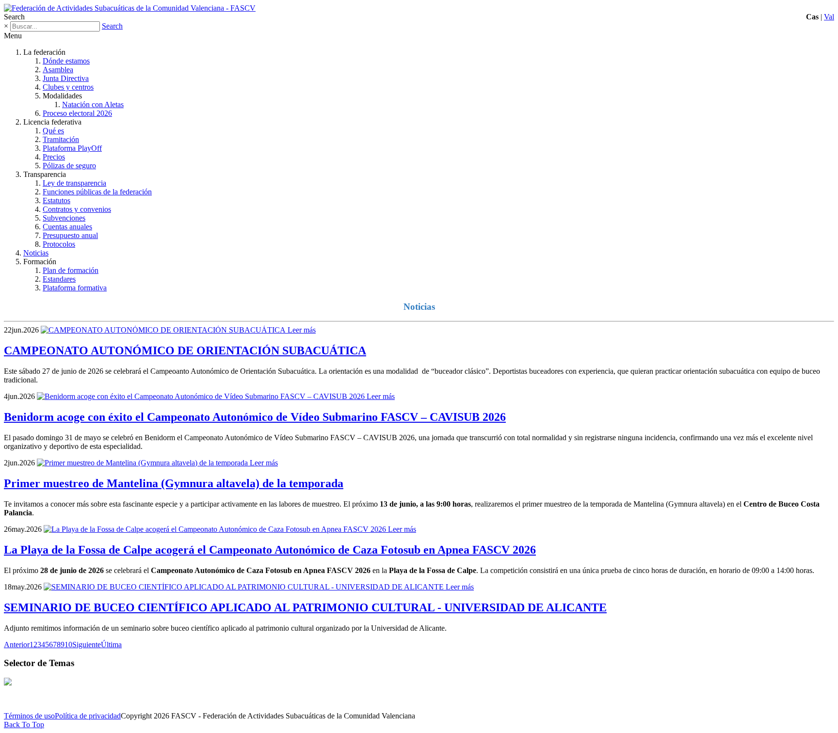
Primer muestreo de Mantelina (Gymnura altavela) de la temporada (173, 483)
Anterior (17, 644)
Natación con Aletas (93, 104)
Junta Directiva (66, 78)
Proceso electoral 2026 (77, 113)
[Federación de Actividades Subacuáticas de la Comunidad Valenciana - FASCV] (130, 8)
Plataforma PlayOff (72, 148)
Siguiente (86, 644)
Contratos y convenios (77, 209)
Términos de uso (29, 716)
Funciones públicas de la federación (97, 192)
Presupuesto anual (70, 235)
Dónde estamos (66, 61)
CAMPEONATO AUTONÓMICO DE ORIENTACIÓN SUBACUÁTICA (185, 350)
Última (111, 644)
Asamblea (58, 69)
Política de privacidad (88, 716)
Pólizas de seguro (69, 165)
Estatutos (56, 200)
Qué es (53, 131)
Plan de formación (70, 270)
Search (112, 26)
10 (68, 644)
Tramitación (61, 139)
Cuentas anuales (67, 227)
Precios (54, 157)
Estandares (59, 279)
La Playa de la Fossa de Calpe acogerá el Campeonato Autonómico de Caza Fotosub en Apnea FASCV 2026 (270, 549)
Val (829, 17)
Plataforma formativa (75, 288)
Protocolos (59, 244)
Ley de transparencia (74, 183)
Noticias (35, 253)
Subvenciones (64, 218)
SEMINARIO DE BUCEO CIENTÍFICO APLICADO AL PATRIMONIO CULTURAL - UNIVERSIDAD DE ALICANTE (305, 607)
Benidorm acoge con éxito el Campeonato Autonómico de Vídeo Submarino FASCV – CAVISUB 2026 (255, 417)
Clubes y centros (68, 87)
